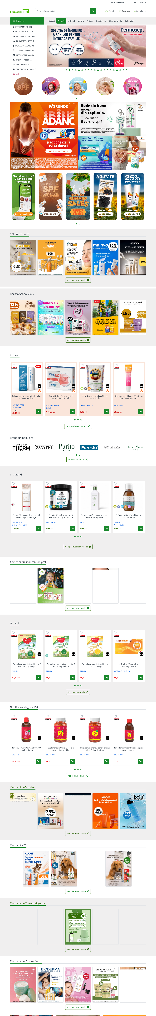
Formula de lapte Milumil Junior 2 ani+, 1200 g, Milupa (27, 665)
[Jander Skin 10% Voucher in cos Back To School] (105, 811)
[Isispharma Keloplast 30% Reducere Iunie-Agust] (23, 586)
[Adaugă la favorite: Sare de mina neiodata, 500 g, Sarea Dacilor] (82, 365)
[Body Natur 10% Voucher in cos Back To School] (78, 317)
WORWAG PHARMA (122, 671)
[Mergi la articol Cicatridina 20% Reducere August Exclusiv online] (120, 70)
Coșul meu (125, 11)
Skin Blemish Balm (19, 525)
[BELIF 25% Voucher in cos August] (133, 811)
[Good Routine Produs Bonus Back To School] (112, 119)
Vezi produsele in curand (76, 546)
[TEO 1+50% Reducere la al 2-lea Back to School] (133, 586)
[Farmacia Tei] (19, 11)
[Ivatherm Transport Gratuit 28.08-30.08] (50, 927)
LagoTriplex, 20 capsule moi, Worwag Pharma (129, 665)
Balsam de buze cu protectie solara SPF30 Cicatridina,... (26, 397)
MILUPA (15, 671)
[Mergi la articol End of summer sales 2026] (91, 70)
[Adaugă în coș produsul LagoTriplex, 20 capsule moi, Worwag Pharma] (140, 677)
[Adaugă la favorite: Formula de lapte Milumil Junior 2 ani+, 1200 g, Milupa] (13, 632)
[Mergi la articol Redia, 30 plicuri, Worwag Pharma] (75, 70)
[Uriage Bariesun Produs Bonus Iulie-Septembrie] (133, 985)
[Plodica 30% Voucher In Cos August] (23, 811)
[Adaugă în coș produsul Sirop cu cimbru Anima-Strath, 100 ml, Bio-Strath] (38, 761)
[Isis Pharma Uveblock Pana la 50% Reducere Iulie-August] (50, 258)
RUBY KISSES (119, 405)
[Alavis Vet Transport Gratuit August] (91, 869)
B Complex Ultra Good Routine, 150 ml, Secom (129, 516)
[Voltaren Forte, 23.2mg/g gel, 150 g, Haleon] (44, 136)
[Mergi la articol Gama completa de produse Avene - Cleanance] (79, 70)
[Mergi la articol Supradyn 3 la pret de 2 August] (98, 70)
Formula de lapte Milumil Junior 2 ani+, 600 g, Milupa (61, 665)
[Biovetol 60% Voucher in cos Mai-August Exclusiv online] (118, 869)
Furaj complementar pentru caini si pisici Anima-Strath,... (95, 749)
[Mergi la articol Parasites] (85, 70)
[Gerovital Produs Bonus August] (78, 985)
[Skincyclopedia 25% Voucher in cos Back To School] (50, 811)
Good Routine (119, 525)
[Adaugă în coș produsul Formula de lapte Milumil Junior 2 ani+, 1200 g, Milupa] (38, 677)
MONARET (84, 522)
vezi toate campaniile (77, 280)
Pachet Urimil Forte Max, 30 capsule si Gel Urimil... (61, 397)
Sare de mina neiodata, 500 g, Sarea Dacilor (95, 397)
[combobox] (62, 11)
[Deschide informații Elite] (14, 368)
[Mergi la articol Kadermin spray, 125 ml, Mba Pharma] (107, 70)
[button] (38, 528)
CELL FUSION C (18, 522)
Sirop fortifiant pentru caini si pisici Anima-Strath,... (129, 749)
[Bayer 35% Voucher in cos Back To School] (105, 317)
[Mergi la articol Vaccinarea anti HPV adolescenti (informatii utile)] (94, 70)
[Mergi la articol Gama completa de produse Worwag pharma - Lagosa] (72, 70)
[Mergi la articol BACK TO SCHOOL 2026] (82, 70)
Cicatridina (16, 408)
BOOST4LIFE (51, 522)
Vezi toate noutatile (77, 692)
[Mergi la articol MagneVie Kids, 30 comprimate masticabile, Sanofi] (104, 70)
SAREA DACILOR (86, 405)
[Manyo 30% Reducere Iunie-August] (105, 258)
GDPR (142, 2)
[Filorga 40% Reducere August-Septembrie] (133, 258)
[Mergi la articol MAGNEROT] (123, 70)
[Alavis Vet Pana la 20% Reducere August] (36, 869)
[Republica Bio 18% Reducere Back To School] (133, 317)
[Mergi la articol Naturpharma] (117, 70)
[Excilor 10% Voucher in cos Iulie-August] (78, 811)
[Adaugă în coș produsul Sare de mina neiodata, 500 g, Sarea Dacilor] (106, 411)
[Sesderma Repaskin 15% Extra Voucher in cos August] (23, 258)
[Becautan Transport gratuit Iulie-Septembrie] (133, 927)
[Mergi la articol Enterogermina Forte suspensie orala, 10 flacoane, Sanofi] (110, 70)
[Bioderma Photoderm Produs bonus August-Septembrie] (50, 985)
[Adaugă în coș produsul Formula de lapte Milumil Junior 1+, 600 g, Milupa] (106, 677)
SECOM (117, 522)
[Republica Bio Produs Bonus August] (105, 985)
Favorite (111, 11)
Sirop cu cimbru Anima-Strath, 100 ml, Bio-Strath (26, 749)
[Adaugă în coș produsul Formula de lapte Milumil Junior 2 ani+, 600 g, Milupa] (72, 677)
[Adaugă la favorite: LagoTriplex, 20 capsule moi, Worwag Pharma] (115, 632)
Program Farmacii (117, 2)
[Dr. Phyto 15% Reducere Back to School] (50, 586)
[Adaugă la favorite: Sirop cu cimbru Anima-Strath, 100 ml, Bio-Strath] (13, 716)
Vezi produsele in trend (77, 426)
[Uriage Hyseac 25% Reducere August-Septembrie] (105, 586)
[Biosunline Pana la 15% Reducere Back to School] (50, 317)
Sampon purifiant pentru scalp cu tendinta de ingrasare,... (95, 516)
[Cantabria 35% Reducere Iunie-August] (78, 257)
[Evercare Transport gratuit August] (23, 927)
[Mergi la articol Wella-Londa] (113, 70)
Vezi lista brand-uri (77, 459)
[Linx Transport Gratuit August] (78, 927)
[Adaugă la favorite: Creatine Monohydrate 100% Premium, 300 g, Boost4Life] (47, 483)
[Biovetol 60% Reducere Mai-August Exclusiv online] (64, 869)
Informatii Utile (131, 2)
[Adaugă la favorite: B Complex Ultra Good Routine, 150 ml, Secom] (115, 483)
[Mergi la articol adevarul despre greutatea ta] (88, 70)
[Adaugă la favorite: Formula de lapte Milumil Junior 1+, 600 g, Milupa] (81, 632)
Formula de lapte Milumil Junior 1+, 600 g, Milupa (95, 665)
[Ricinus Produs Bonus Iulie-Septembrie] (23, 985)
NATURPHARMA (18, 405)
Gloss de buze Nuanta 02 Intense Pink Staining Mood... (129, 397)
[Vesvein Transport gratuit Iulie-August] (105, 927)
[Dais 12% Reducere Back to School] (23, 317)
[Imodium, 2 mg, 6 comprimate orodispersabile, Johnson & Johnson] (95, 153)
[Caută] (93, 11)
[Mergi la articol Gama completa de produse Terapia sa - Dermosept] (69, 70)
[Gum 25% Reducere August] (78, 586)
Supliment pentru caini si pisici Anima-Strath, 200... (61, 749)
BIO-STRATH (17, 755)
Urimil (48, 408)
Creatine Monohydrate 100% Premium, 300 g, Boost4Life (61, 516)
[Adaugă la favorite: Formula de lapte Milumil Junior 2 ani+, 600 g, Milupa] (47, 632)
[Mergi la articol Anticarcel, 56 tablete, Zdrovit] (66, 70)
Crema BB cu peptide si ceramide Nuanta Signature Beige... (27, 516)
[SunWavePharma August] (129, 153)
